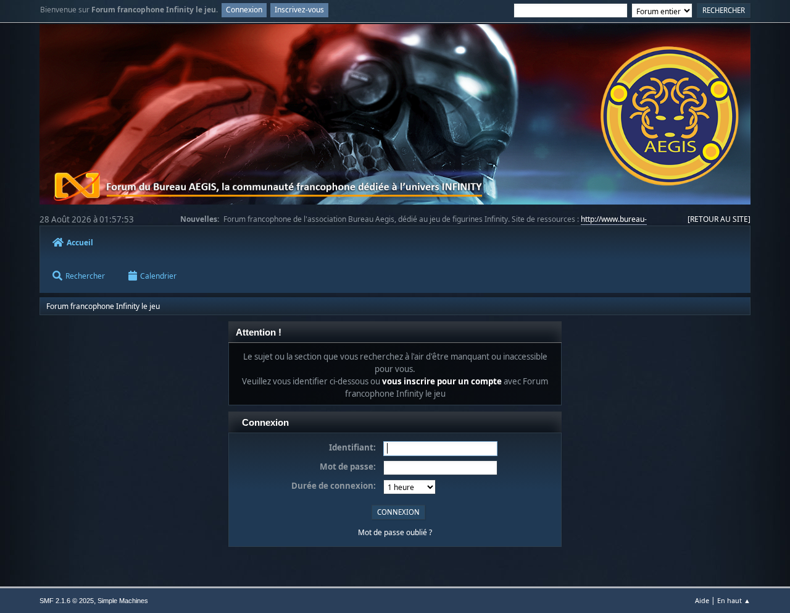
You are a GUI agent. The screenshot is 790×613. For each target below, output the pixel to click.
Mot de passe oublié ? (395, 532)
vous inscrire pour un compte (442, 381)
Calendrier (158, 276)
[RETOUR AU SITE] (719, 219)
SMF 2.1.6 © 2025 (67, 600)
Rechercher (85, 276)
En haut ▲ (733, 600)
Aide (702, 600)
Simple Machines (123, 600)
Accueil (80, 242)
